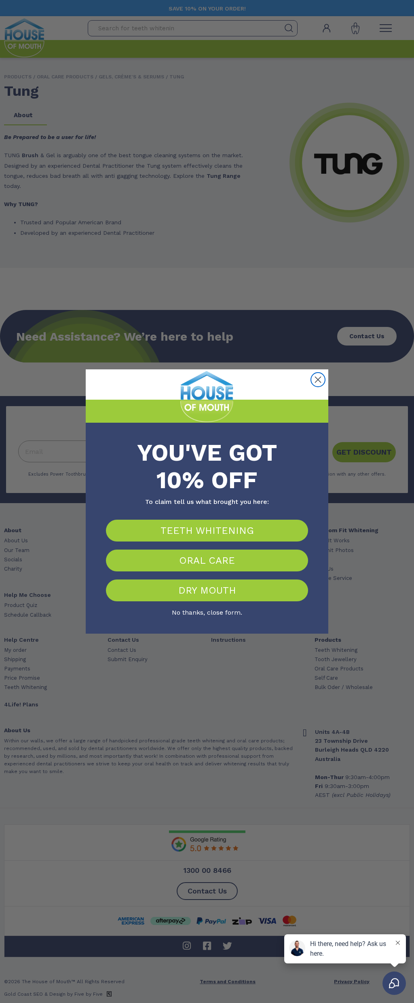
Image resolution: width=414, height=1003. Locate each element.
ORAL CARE (207, 560)
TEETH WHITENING (207, 530)
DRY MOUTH (207, 590)
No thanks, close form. (207, 611)
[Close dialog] (318, 380)
